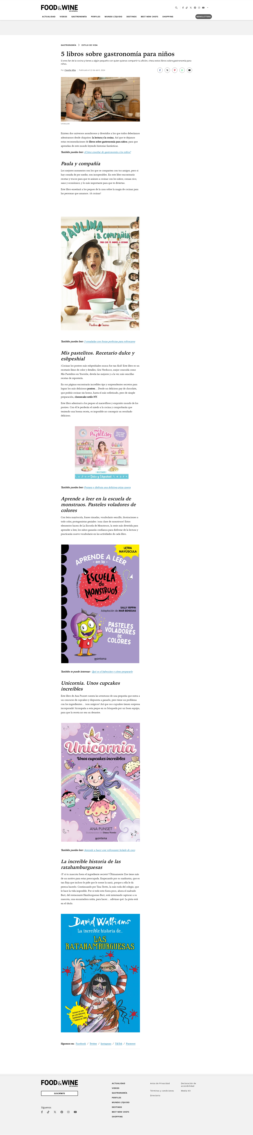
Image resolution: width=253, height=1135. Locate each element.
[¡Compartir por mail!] (189, 70)
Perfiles (95, 16)
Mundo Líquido (113, 16)
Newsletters (203, 16)
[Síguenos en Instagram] (199, 7)
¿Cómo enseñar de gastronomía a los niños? (107, 152)
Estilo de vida (90, 45)
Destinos (131, 16)
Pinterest (130, 1043)
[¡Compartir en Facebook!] (160, 70)
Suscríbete (59, 1093)
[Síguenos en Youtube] (203, 7)
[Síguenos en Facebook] (183, 7)
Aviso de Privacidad (160, 1083)
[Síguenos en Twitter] (191, 7)
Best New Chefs (149, 16)
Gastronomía (79, 16)
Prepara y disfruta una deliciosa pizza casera (107, 487)
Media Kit (186, 1090)
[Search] (176, 7)
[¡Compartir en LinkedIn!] (182, 70)
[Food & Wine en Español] (59, 7)
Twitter (93, 1043)
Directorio (155, 1095)
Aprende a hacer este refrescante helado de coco (109, 850)
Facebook (81, 1043)
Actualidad (48, 16)
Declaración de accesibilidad (188, 1084)
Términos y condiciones (162, 1090)
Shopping (167, 16)
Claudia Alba (70, 70)
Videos (63, 16)
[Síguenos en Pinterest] (195, 7)
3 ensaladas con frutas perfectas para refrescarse (109, 341)
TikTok (118, 1043)
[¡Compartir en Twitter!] (167, 70)
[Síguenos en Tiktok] (187, 7)
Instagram (106, 1043)
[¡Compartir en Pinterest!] (174, 70)
